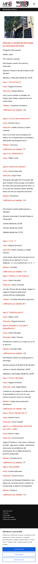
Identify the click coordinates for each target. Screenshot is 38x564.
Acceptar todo (19, 549)
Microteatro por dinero (10, 9)
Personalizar (19, 554)
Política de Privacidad (9, 519)
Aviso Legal (6, 515)
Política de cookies (8, 517)
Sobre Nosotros (7, 511)
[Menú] (34, 4)
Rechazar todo (19, 560)
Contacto (5, 513)
